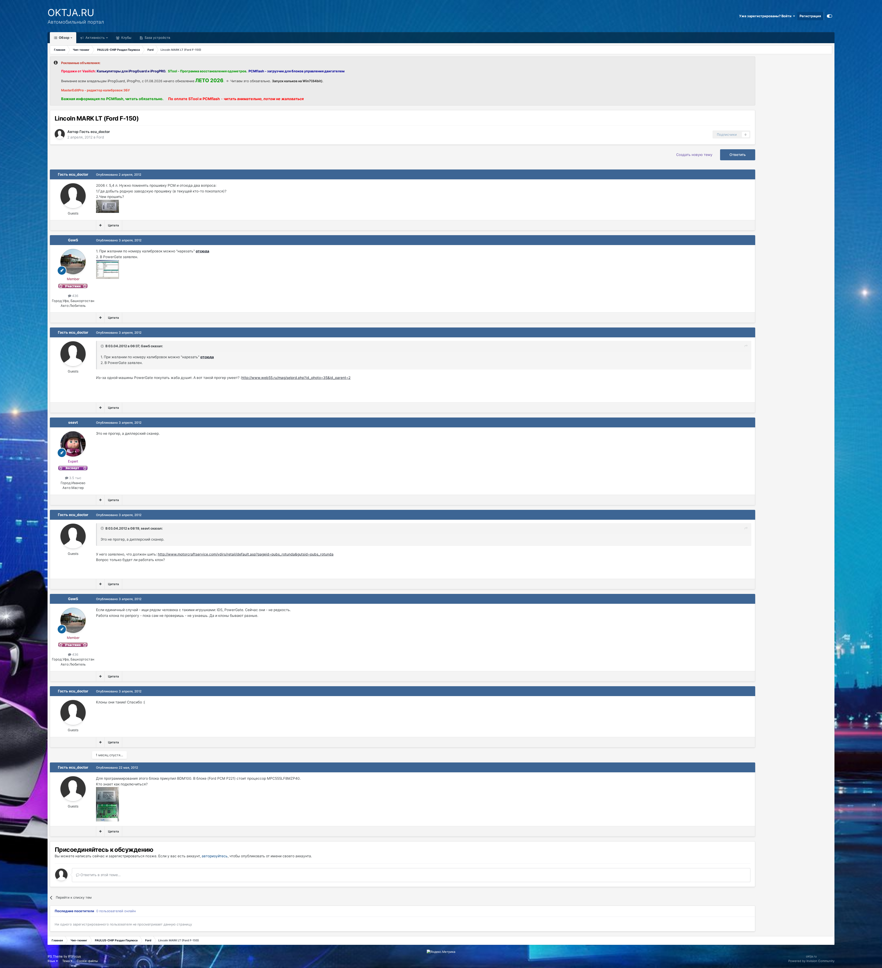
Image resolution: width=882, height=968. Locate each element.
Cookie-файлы (87, 961)
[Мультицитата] (100, 225)
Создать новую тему (694, 154)
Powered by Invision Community (811, 961)
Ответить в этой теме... (100, 875)
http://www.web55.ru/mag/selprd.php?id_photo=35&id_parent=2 (296, 377)
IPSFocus (74, 956)
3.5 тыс (74, 478)
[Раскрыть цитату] (103, 346)
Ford (100, 137)
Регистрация (810, 16)
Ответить (737, 154)
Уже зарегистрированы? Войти (766, 16)
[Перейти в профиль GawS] (73, 261)
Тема (66, 961)
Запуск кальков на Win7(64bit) (297, 81)
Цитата (113, 225)
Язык (52, 961)
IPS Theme (55, 956)
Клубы (125, 38)
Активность (95, 38)
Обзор (63, 38)
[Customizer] (829, 16)
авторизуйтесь (215, 856)
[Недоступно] (107, 206)
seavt (73, 422)
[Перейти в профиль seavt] (73, 444)
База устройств (157, 38)
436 (74, 296)
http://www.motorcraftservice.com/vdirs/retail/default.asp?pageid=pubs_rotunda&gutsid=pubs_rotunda (246, 554)
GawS (73, 240)
